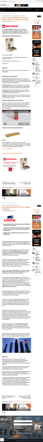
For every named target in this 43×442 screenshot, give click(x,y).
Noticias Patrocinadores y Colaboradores (10, 13)
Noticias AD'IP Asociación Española (37, 68)
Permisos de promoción (18, 427)
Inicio (3, 13)
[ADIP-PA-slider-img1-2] (21, 5)
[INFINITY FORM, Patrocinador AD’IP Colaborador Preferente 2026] (24, 192)
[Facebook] (37, 0)
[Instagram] (38, 0)
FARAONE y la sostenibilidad (37, 74)
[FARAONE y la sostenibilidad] (33, 73)
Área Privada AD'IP (12, 1)
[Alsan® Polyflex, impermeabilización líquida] (33, 81)
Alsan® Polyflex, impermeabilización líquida (38, 83)
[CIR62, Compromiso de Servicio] (33, 77)
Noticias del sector (37, 62)
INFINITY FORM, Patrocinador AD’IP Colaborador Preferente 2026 (24, 195)
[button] (42, 10)
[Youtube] (42, 2)
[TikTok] (41, 0)
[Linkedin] (39, 0)
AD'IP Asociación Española (7, 21)
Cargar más (36, 85)
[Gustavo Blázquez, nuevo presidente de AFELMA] (9, 192)
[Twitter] (42, 0)
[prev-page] (2, 198)
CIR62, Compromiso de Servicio (37, 78)
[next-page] (4, 198)
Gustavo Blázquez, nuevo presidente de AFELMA (9, 195)
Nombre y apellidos (17, 419)
